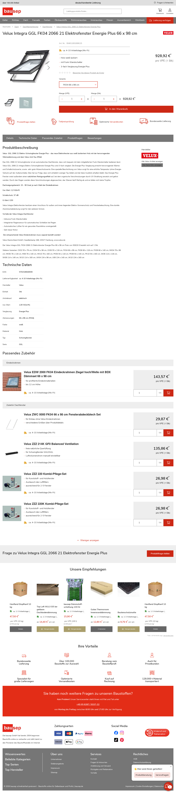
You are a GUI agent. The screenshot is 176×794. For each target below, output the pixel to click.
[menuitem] (5, 20)
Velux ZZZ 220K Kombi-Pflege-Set (46, 504)
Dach (17, 27)
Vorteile (94, 773)
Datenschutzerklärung (142, 762)
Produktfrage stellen (26, 122)
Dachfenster (47, 27)
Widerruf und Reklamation (159, 733)
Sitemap (54, 772)
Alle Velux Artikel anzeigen (152, 161)
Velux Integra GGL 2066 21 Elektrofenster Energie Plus (78, 27)
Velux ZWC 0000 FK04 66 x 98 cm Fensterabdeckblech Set (62, 414)
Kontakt (94, 759)
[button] (49, 67)
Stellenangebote (57, 763)
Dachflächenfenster (30, 27)
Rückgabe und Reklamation (102, 769)
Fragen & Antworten (165, 2)
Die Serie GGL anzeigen (152, 165)
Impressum (55, 768)
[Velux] (168, 34)
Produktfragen (75, 138)
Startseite (6, 27)
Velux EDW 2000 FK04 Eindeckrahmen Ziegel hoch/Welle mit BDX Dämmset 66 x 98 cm (67, 374)
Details (10, 138)
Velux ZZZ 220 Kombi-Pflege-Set (45, 474)
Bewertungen (95, 138)
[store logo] (16, 11)
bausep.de (79, 786)
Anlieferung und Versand (101, 766)
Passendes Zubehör (52, 138)
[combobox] (93, 11)
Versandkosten (116, 122)
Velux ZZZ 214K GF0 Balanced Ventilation (51, 444)
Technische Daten (28, 138)
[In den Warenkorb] (168, 392)
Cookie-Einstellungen (144, 786)
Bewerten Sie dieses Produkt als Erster (88, 73)
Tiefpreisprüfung (66, 121)
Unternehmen (56, 759)
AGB (135, 759)
